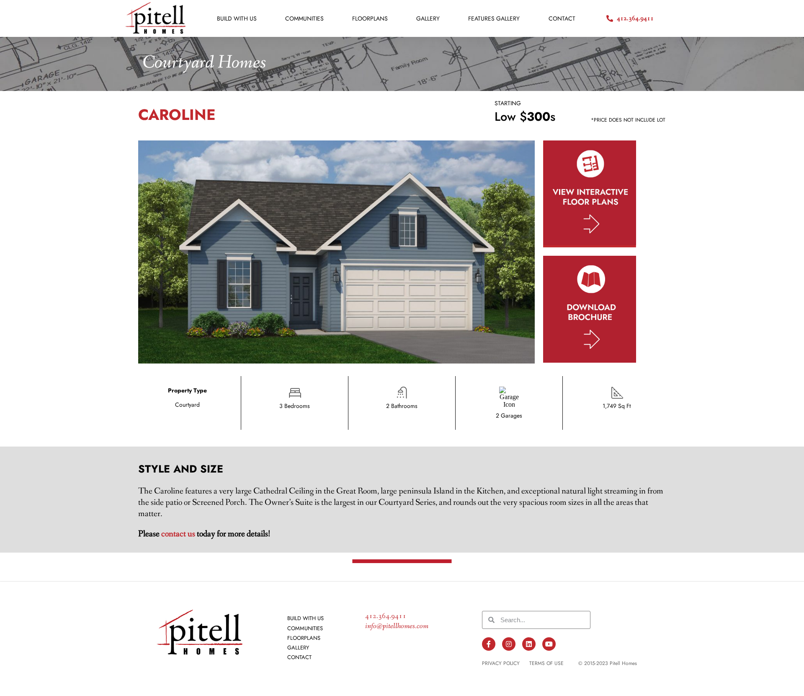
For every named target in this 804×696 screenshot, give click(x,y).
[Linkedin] (529, 644)
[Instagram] (508, 644)
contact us (178, 534)
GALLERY (428, 18)
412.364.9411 (635, 18)
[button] (607, 663)
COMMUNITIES (304, 18)
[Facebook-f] (488, 644)
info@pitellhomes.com (396, 626)
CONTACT (562, 18)
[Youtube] (549, 644)
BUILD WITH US (237, 18)
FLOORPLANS (370, 18)
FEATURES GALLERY (494, 18)
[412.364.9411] (609, 18)
